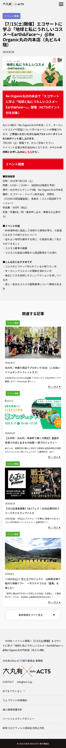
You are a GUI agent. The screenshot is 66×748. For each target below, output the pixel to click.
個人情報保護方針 (12, 709)
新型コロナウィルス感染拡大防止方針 (23, 728)
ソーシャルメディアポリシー (18, 718)
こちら (28, 152)
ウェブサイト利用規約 (15, 700)
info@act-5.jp (24, 682)
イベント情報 (11, 16)
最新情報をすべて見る (31, 615)
